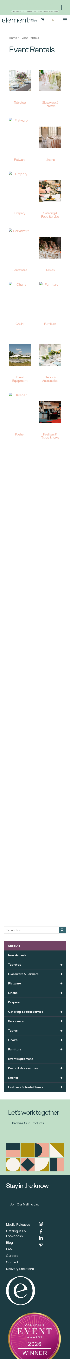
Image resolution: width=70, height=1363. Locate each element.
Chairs (35, 1040)
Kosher (35, 1077)
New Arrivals (17, 955)
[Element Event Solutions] (19, 20)
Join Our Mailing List (24, 1204)
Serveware (35, 1021)
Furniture (35, 1049)
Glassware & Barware (35, 974)
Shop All (14, 945)
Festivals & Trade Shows (35, 1087)
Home (13, 37)
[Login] (52, 20)
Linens (35, 993)
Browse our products (28, 1123)
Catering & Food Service (35, 1011)
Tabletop (35, 964)
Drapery (14, 1002)
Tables (35, 1030)
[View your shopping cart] (43, 20)
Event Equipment (20, 1058)
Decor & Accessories (35, 1068)
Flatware (35, 983)
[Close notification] (63, 7)
